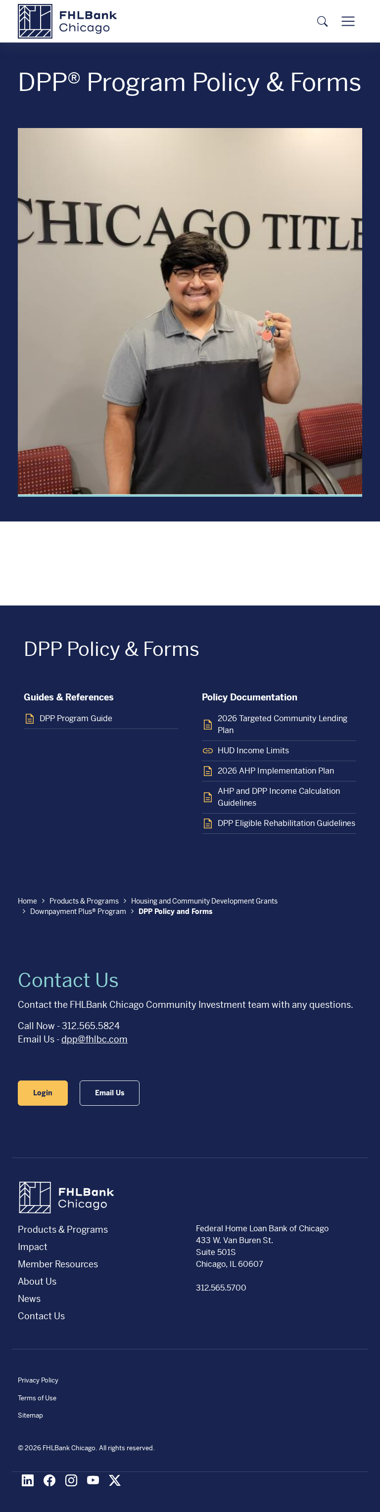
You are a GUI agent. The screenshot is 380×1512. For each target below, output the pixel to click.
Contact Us (41, 1316)
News (29, 1298)
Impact (33, 1247)
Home (27, 901)
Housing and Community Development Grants (204, 901)
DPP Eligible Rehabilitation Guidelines (286, 823)
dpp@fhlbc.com (94, 1039)
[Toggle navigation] (348, 21)
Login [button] (42, 1092)
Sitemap (30, 1415)
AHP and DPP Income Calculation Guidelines (279, 797)
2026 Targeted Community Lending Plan (282, 724)
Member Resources (58, 1264)
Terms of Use (37, 1398)
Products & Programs (84, 901)
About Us (37, 1281)
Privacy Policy (38, 1380)
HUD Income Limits (253, 750)
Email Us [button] (109, 1092)
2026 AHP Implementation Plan (276, 771)
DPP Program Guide (76, 718)
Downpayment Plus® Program (78, 911)
